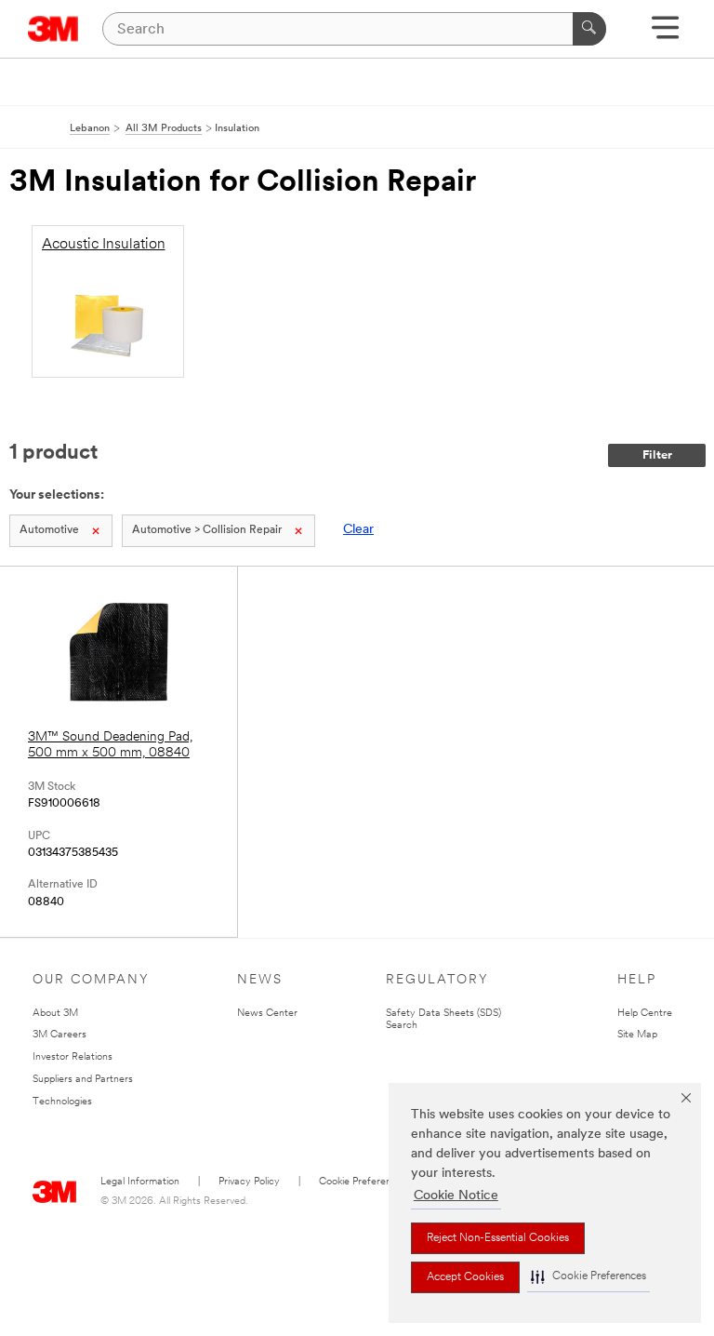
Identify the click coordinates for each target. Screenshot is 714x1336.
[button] (588, 1277)
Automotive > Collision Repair (207, 530)
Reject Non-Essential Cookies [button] (498, 1238)
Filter (657, 455)
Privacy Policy (249, 1182)
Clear (358, 530)
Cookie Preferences (363, 1182)
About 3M (55, 1014)
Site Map (637, 1035)
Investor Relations (72, 1057)
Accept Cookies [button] (465, 1277)
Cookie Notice (456, 1196)
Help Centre (644, 1014)
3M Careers (59, 1035)
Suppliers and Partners (83, 1080)
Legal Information (139, 1182)
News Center (267, 1014)
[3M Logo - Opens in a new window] (53, 29)
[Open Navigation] (665, 34)
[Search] (589, 29)
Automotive (49, 530)
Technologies (62, 1102)
